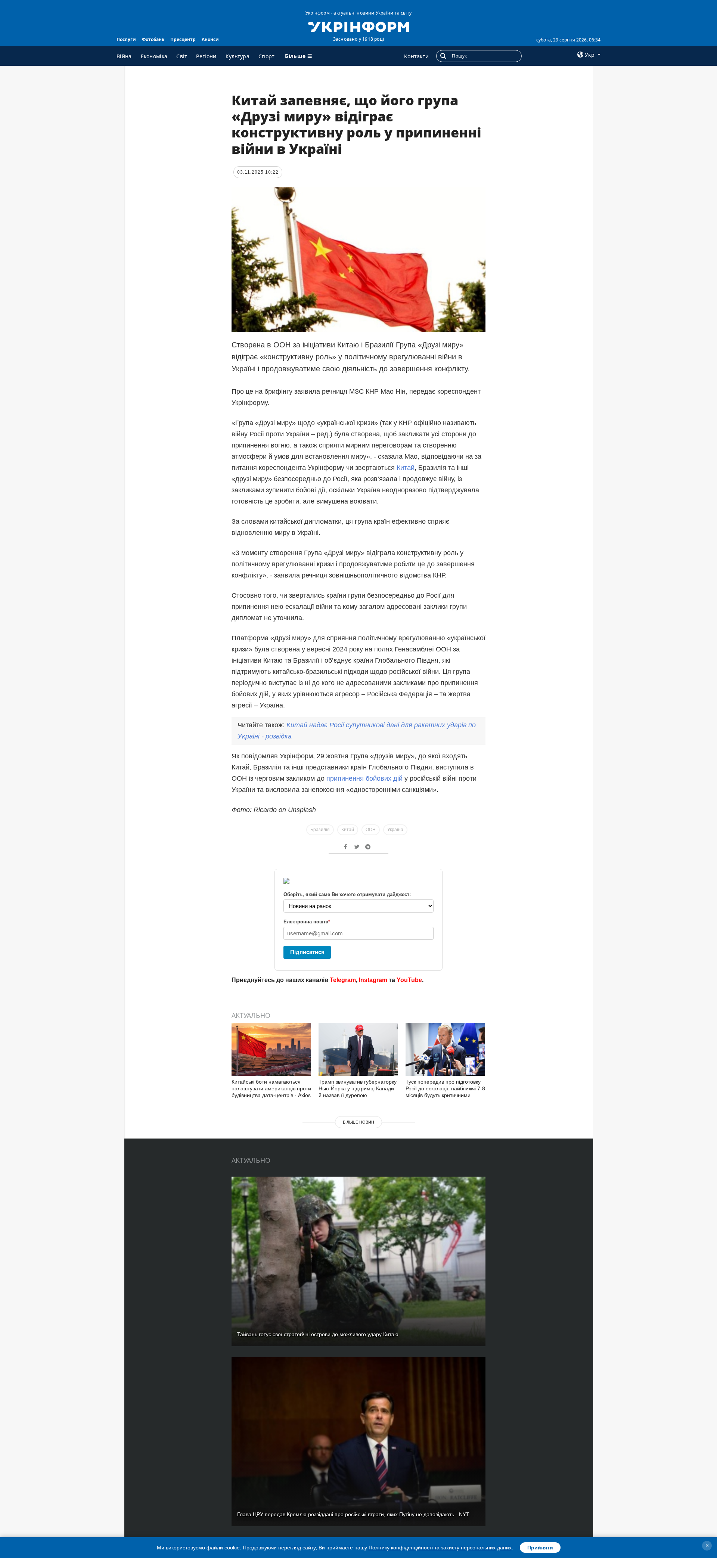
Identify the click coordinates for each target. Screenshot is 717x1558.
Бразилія (320, 829)
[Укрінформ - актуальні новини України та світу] (358, 26)
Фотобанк (153, 39)
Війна (124, 56)
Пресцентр (183, 39)
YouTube (409, 980)
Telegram (343, 980)
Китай (406, 467)
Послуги (126, 39)
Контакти (416, 56)
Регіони (206, 56)
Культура (237, 56)
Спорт (266, 56)
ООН (371, 829)
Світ (181, 56)
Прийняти (540, 1548)
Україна (395, 829)
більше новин (358, 1122)
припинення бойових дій (364, 778)
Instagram (373, 980)
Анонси (210, 39)
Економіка (154, 56)
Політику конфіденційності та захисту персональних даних (440, 1548)
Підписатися (307, 952)
